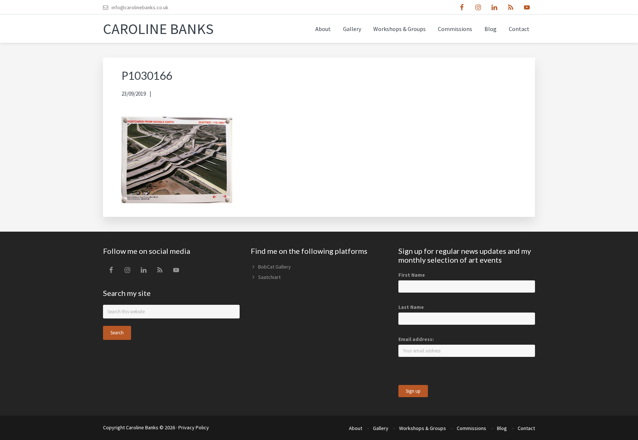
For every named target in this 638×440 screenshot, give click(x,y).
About (355, 428)
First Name (411, 275)
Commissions (471, 428)
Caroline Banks (158, 29)
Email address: (416, 339)
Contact (526, 428)
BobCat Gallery (274, 266)
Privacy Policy (193, 427)
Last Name (411, 307)
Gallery (380, 428)
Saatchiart (269, 277)
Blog (502, 428)
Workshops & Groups (422, 428)
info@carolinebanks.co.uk (140, 7)
